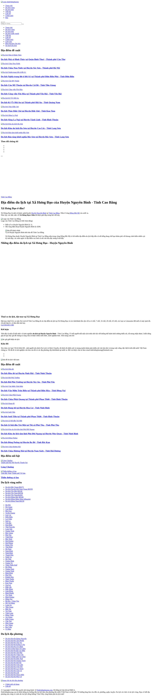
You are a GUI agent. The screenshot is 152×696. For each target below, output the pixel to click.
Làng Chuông (7, 467)
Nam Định (9, 551)
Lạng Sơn (8, 529)
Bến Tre (8, 609)
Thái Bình (8, 547)
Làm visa (8, 42)
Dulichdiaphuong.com (45, 690)
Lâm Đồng (9, 591)
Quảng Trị (9, 563)
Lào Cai (8, 515)
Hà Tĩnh (8, 559)
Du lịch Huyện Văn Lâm (14, 665)
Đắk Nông (9, 589)
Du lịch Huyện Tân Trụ (13, 643)
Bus (6, 18)
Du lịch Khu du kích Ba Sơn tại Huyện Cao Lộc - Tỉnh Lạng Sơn (31, 128)
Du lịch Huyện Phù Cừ (13, 677)
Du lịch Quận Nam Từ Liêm (15, 649)
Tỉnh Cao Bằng (6, 197)
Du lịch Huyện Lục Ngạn (14, 669)
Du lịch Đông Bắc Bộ (14, 497)
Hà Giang (8, 507)
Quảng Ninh (9, 531)
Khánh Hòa (9, 577)
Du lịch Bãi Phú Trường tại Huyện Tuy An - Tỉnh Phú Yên (28, 382)
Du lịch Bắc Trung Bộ (14, 487)
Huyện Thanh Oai (21, 463)
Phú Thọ (8, 535)
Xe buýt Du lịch (11, 46)
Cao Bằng (8, 509)
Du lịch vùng (10, 8)
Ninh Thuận (9, 579)
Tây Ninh (8, 595)
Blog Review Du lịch (12, 44)
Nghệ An (8, 557)
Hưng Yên (9, 545)
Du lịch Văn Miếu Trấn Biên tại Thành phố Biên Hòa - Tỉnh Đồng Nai (33, 390)
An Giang (8, 617)
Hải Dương (9, 541)
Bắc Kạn (8, 511)
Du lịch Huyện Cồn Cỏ (13, 671)
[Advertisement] (76, 173)
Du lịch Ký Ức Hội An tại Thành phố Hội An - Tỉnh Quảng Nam (30, 102)
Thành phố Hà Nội (7, 463)
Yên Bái (8, 523)
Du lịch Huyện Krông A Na (15, 645)
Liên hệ (8, 14)
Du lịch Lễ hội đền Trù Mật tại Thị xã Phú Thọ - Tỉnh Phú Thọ (30, 425)
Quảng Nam (9, 569)
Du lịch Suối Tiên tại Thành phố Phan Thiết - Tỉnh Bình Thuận (30, 416)
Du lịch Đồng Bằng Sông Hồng (17, 499)
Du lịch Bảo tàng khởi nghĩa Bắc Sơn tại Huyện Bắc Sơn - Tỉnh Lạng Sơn (35, 137)
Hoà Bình (8, 525)
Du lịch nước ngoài (12, 33)
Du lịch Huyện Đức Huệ (14, 659)
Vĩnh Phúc (9, 537)
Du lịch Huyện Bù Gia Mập (15, 651)
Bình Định (9, 573)
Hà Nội (8, 505)
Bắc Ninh (8, 539)
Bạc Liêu (8, 627)
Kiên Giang (9, 619)
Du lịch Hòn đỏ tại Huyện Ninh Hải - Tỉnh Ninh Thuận (26, 373)
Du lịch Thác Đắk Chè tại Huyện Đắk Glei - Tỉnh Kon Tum (28, 111)
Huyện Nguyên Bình (38, 213)
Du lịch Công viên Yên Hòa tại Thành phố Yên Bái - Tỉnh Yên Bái (31, 94)
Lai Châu (8, 519)
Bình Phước (9, 593)
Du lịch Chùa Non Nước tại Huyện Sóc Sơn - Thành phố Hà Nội (30, 68)
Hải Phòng (9, 543)
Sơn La (7, 521)
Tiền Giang (9, 607)
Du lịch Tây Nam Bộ (14, 493)
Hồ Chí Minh (10, 603)
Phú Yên (8, 575)
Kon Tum (8, 583)
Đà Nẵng (8, 567)
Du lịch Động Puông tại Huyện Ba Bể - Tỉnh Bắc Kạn (25, 442)
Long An (8, 605)
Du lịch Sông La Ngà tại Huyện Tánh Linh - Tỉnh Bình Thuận (29, 120)
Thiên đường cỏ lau (10, 477)
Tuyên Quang (10, 513)
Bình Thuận (9, 581)
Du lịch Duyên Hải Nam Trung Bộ (19, 489)
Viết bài (8, 12)
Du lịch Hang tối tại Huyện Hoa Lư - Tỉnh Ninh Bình (25, 408)
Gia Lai (8, 585)
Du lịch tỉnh (9, 10)
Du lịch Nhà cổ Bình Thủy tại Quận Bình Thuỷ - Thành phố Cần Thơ (33, 59)
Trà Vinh (8, 611)
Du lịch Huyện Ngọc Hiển (14, 675)
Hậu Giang (9, 623)
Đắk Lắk (8, 587)
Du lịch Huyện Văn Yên (14, 667)
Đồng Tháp (9, 615)
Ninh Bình (9, 553)
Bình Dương (9, 597)
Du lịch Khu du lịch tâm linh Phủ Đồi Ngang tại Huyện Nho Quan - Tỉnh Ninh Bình (39, 433)
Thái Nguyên (10, 527)
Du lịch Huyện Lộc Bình (14, 647)
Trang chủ (8, 6)
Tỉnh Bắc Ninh (6, 473)
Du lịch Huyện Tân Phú (13, 653)
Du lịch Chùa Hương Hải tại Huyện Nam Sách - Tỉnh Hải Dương (31, 451)
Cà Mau (8, 629)
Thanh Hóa (9, 555)
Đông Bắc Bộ (75, 213)
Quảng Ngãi (9, 571)
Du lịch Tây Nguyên (14, 495)
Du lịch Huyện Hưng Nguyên (15, 639)
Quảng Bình (9, 561)
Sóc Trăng (9, 625)
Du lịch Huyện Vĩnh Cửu (14, 655)
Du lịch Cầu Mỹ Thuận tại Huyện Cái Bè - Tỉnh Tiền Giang (28, 85)
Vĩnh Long (9, 613)
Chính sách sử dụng (12, 684)
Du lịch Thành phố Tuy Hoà (15, 657)
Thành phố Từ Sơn (18, 473)
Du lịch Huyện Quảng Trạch (15, 661)
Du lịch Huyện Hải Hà (13, 663)
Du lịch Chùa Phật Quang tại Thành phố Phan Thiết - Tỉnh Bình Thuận (34, 399)
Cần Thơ (8, 621)
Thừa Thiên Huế (11, 565)
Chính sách (9, 16)
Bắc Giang (9, 533)
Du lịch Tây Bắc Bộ (13, 491)
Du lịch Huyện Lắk (12, 673)
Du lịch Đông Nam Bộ (14, 501)
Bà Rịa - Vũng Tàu (12, 601)
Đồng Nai (8, 599)
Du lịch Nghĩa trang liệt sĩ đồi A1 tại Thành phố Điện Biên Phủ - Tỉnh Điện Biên (37, 76)
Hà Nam (8, 549)
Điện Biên (9, 517)
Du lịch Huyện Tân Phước (14, 641)
